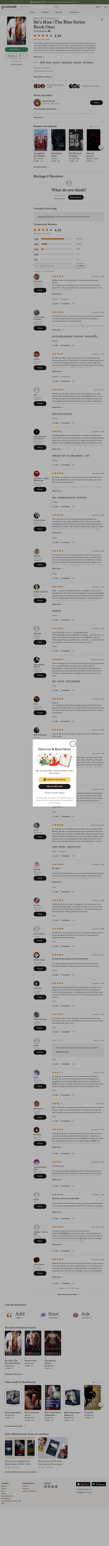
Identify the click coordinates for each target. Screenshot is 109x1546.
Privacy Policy (55, 803)
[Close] (73, 744)
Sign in (62, 793)
